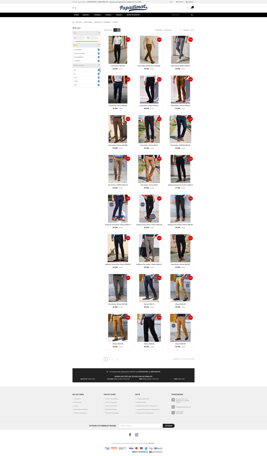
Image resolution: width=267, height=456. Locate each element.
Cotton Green (80, 53)
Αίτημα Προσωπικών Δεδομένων (146, 406)
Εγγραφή (190, 2)
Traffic (77, 61)
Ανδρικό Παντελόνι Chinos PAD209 (117, 264)
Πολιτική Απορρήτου (80, 413)
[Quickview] (118, 50)
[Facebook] (72, 8)
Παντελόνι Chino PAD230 (118, 106)
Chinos (115, 22)
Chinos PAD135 (180, 304)
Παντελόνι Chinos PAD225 (149, 106)
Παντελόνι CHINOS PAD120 (180, 145)
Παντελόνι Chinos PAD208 (117, 145)
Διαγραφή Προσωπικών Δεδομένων (147, 409)
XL (76, 77)
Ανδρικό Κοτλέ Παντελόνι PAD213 (180, 185)
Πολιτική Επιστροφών (112, 413)
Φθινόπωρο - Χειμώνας (102, 22)
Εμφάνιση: (186, 30)
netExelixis (151, 443)
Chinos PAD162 (149, 344)
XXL (76, 81)
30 (76, 85)
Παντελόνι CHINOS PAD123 (118, 185)
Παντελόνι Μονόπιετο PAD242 (149, 66)
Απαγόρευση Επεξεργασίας (145, 413)
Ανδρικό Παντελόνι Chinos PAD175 (117, 225)
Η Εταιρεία (77, 399)
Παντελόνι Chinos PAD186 (117, 304)
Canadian (78, 49)
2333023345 (91, 2)
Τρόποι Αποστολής (111, 406)
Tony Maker (79, 57)
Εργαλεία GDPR (141, 402)
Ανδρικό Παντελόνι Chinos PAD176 (149, 225)
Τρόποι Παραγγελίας (111, 399)
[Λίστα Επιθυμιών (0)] (188, 9)
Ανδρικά (79, 22)
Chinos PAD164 (180, 344)
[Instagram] (75, 8)
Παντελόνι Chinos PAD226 (180, 106)
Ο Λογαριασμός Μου (142, 399)
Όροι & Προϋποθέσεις (81, 409)
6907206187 (103, 2)
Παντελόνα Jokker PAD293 (180, 66)
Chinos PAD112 (149, 304)
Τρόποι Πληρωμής (111, 402)
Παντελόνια (88, 22)
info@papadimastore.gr (183, 407)
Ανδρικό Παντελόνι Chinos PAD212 (149, 264)
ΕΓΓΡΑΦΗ (168, 426)
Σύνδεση (180, 2)
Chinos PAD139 (118, 344)
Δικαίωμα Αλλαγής (111, 409)
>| (117, 359)
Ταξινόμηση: (159, 30)
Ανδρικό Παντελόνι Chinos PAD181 (180, 225)
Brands (76, 406)
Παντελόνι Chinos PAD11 (149, 145)
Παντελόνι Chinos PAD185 (180, 264)
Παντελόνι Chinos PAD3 (149, 185)
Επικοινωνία (78, 402)
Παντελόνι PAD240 (118, 66)
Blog (171, 2)
